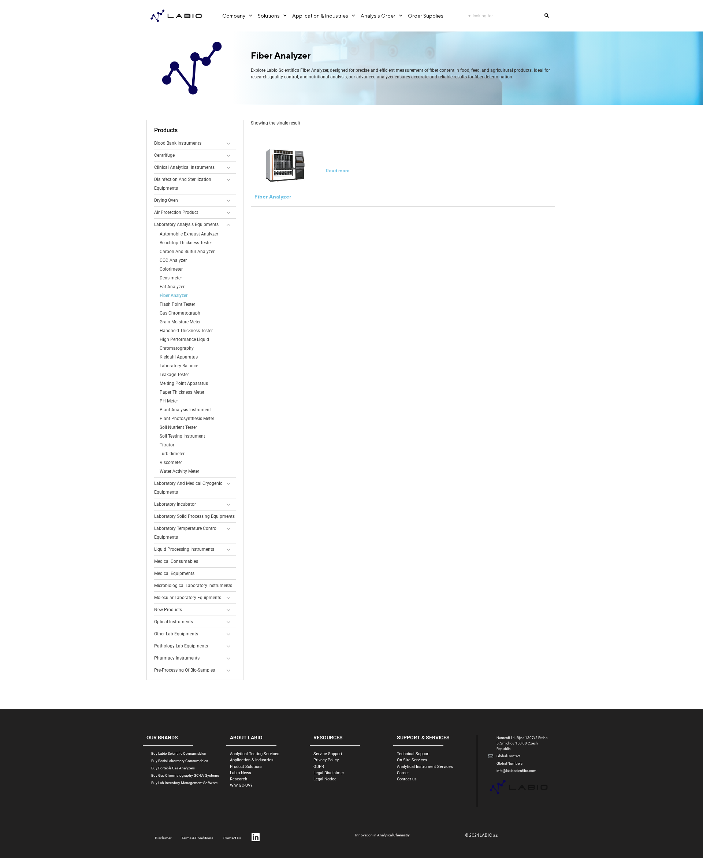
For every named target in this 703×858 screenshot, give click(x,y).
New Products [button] (168, 609)
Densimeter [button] (171, 278)
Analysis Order (378, 16)
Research (238, 779)
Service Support (327, 753)
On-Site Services (412, 760)
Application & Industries (320, 16)
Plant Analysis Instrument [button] (185, 409)
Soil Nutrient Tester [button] (178, 427)
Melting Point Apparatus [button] (184, 383)
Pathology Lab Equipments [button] (181, 646)
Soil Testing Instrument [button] (182, 436)
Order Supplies (425, 16)
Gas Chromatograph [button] (180, 313)
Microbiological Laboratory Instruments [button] (193, 585)
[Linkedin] (255, 837)
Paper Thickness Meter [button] (182, 392)
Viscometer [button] (171, 462)
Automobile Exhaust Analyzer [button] (189, 234)
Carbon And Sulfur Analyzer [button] (187, 251)
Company (233, 16)
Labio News (240, 772)
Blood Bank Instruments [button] (177, 143)
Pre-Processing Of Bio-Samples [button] (184, 670)
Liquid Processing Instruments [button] (184, 549)
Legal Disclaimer (328, 772)
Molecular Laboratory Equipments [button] (187, 597)
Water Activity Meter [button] (179, 471)
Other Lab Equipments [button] (176, 633)
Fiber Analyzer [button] (173, 295)
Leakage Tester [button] (174, 374)
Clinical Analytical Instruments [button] (184, 167)
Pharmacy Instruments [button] (177, 658)
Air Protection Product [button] (176, 212)
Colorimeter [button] (171, 269)
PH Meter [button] (169, 401)
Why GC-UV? (241, 785)
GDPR (318, 766)
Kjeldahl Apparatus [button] (179, 357)
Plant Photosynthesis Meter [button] (187, 418)
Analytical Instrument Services (425, 766)
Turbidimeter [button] (172, 453)
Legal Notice (324, 779)
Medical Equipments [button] (174, 573)
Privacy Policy (326, 760)
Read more (338, 170)
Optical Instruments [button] (173, 621)
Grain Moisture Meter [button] (180, 321)
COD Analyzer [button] (173, 260)
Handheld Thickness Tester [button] (186, 330)
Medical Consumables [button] (176, 561)
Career (403, 772)
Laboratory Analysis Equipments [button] (186, 224)
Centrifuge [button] (164, 155)
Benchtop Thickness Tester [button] (186, 242)
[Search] (547, 15)
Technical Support (413, 753)
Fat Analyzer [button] (172, 286)
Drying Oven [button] (166, 200)
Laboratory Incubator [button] (175, 504)
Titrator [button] (167, 444)
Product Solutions (246, 766)
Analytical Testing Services (254, 753)
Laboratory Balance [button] (179, 365)
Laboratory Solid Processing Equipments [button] (194, 516)
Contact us (407, 779)
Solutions (269, 16)
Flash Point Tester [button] (177, 304)
